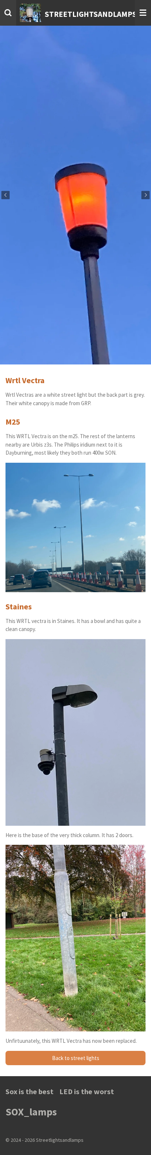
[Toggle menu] (143, 13)
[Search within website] (8, 13)
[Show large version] (75, 732)
